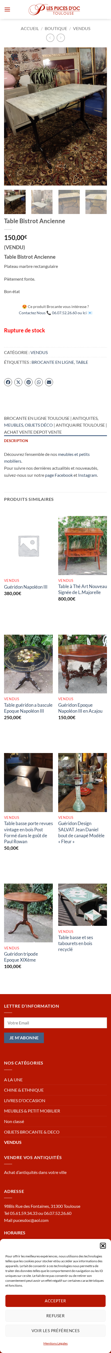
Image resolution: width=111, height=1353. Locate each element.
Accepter (55, 1300)
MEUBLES (13, 424)
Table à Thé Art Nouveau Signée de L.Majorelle (82, 589)
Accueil (30, 28)
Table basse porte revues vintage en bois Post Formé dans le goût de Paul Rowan (28, 832)
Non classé (14, 1121)
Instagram (87, 475)
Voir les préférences (56, 1330)
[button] (103, 1245)
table (82, 362)
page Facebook (59, 475)
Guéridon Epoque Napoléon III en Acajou (80, 708)
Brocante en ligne (53, 362)
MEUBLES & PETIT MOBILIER (32, 1110)
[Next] (98, 116)
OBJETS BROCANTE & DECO (32, 1131)
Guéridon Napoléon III (25, 587)
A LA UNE (13, 1079)
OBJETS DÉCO (39, 424)
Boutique (56, 28)
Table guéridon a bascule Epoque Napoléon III (28, 708)
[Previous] (13, 116)
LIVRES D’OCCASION (24, 1100)
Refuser (55, 1315)
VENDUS (81, 28)
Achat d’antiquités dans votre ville (35, 1172)
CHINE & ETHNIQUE (24, 1089)
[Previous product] (61, 38)
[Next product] (50, 38)
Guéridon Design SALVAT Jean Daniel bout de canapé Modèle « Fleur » (81, 832)
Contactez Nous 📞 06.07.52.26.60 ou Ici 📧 (55, 312)
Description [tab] (16, 441)
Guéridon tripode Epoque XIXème (21, 957)
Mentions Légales (55, 1343)
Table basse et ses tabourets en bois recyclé (75, 943)
